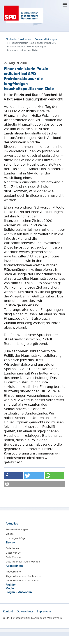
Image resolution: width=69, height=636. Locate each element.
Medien (10, 588)
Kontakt (8, 611)
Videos (10, 534)
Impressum (44, 611)
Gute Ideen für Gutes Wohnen (23, 561)
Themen (11, 542)
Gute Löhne (12, 548)
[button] (13, 475)
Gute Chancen (14, 557)
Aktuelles (12, 523)
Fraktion (11, 584)
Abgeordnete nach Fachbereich (24, 576)
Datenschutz (25, 611)
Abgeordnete (14, 566)
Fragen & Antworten (19, 592)
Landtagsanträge (15, 538)
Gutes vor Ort (13, 553)
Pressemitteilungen (17, 529)
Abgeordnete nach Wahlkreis (22, 580)
